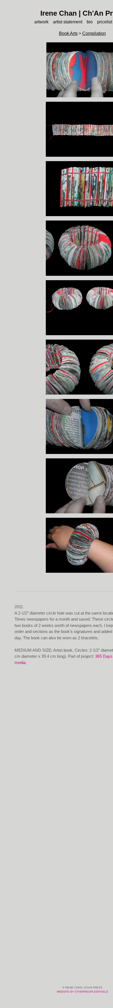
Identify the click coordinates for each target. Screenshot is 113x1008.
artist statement (67, 22)
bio (91, 22)
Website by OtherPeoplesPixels (82, 991)
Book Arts (67, 33)
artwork (38, 22)
